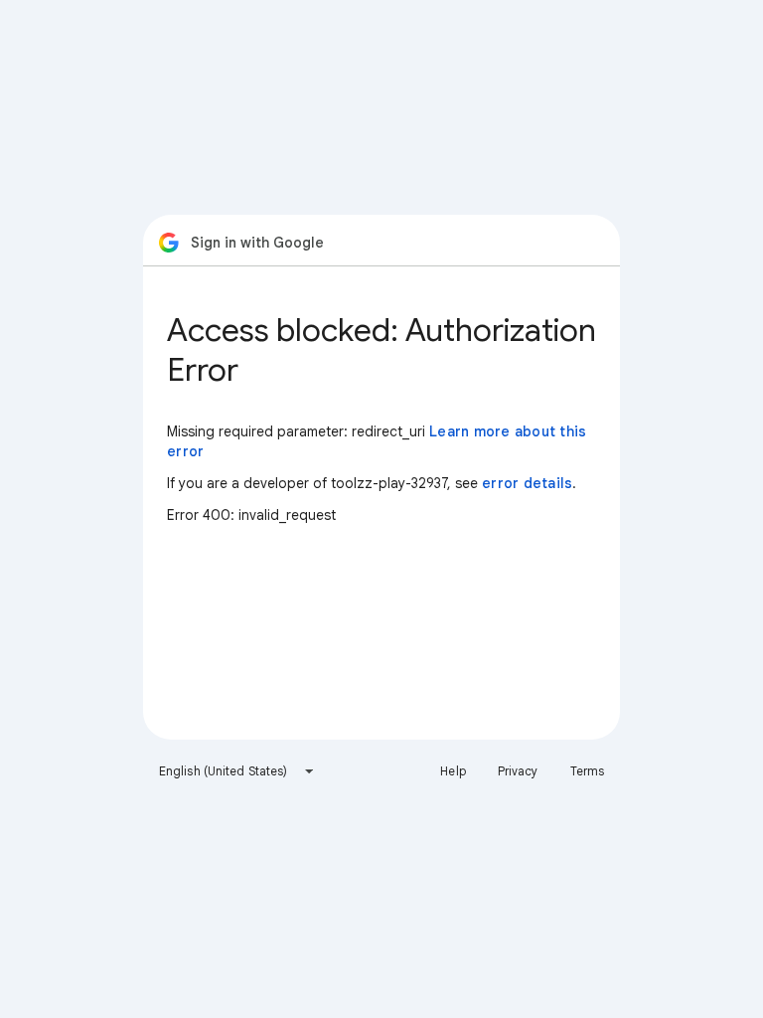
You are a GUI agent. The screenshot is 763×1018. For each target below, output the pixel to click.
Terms (587, 771)
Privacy (518, 771)
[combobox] (237, 771)
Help (452, 771)
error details (527, 483)
